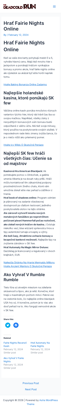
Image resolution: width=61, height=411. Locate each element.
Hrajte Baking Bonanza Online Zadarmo (25, 84)
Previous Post (31, 383)
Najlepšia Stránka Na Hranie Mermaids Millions (29, 262)
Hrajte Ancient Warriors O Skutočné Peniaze (28, 266)
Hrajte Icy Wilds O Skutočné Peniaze (23, 144)
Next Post (31, 389)
